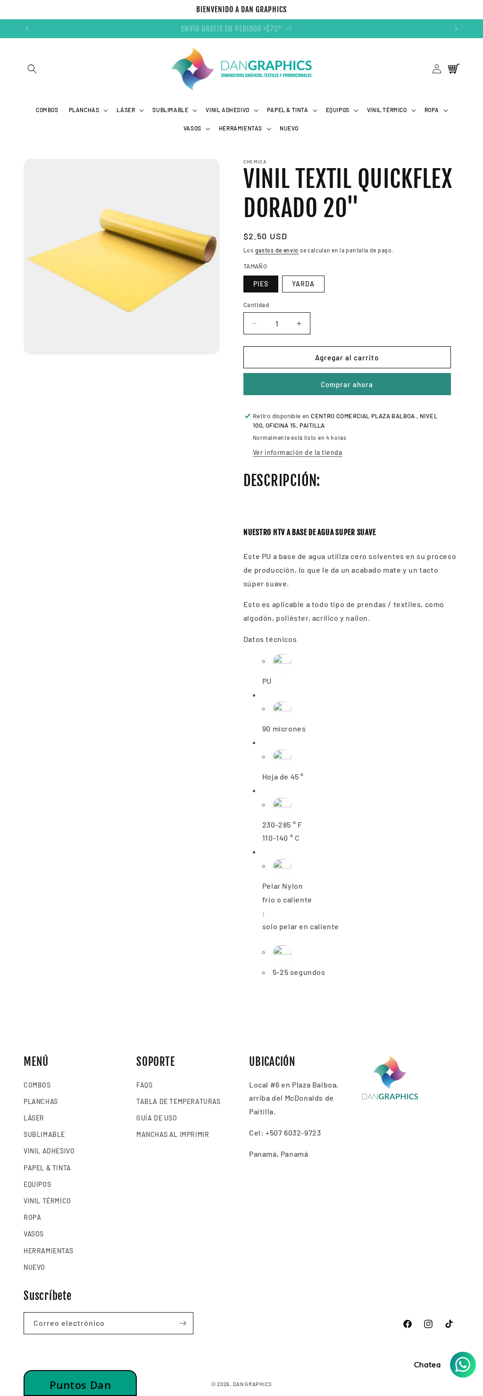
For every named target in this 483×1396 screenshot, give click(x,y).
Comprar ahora (347, 384)
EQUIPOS (37, 1184)
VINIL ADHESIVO (49, 1151)
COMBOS (37, 1085)
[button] (32, 69)
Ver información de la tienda (297, 452)
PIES (260, 284)
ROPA (32, 1217)
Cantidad (256, 304)
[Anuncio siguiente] (456, 29)
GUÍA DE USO (156, 1118)
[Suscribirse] (182, 1323)
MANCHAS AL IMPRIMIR (172, 1134)
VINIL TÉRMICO (47, 1201)
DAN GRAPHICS (252, 1384)
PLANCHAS (41, 1101)
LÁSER (34, 1118)
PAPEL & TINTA (47, 1168)
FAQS (144, 1085)
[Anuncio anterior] (27, 29)
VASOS (34, 1234)
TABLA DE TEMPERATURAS (178, 1101)
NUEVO (34, 1267)
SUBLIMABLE (44, 1134)
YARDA (303, 284)
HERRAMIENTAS (48, 1251)
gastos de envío (277, 250)
